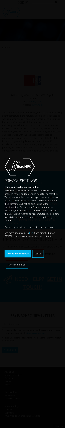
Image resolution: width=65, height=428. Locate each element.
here (31, 232)
